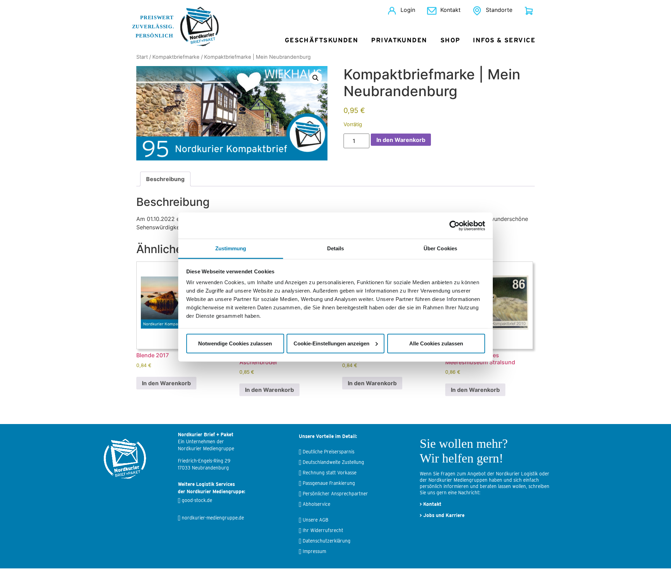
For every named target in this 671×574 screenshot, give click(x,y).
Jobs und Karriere (443, 515)
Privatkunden (399, 40)
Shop (450, 40)
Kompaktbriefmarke (176, 57)
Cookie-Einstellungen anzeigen (331, 343)
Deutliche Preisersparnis (328, 451)
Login (408, 9)
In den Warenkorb (400, 139)
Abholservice (316, 504)
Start (142, 57)
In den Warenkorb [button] (166, 383)
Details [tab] (335, 248)
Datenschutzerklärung (327, 541)
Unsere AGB (315, 520)
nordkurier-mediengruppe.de (213, 518)
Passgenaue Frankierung (329, 483)
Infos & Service (504, 40)
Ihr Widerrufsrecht (323, 530)
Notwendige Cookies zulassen (235, 343)
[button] (315, 78)
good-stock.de (197, 500)
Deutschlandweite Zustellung (333, 462)
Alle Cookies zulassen (436, 343)
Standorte (499, 9)
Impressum (314, 551)
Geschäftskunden (322, 40)
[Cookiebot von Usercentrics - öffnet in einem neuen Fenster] (454, 225)
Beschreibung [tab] (165, 178)
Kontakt (450, 9)
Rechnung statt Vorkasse (329, 472)
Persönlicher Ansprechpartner (335, 493)
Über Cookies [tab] (440, 248)
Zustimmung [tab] (230, 248)
